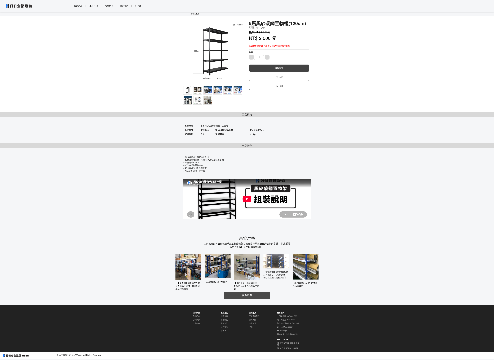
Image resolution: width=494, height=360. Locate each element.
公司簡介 (196, 319)
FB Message (282, 330)
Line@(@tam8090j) (285, 327)
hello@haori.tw (292, 334)
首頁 (192, 14)
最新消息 (78, 6)
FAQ (251, 327)
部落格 (138, 6)
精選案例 (109, 6)
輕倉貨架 (224, 316)
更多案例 (247, 295)
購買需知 (252, 319)
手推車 (223, 330)
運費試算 (252, 323)
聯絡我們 (124, 6)
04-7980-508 (292, 316)
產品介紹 (93, 6)
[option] (188, 272)
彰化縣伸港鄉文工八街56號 (288, 323)
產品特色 (196, 316)
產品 (197, 14)
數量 (251, 52)
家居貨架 (224, 327)
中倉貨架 (224, 319)
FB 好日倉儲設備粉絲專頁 (287, 348)
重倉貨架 (224, 323)
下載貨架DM (254, 316)
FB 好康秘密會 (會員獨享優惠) (288, 343)
